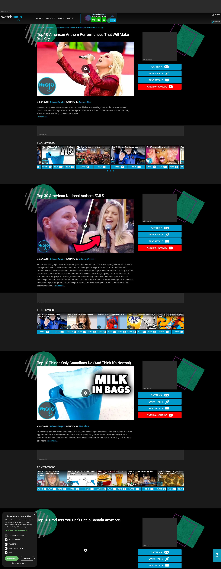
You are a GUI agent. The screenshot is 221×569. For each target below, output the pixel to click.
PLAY (112, 20)
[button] (107, 171)
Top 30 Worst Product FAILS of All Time (171, 315)
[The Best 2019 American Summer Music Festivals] (93, 154)
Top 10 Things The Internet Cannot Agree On (81, 472)
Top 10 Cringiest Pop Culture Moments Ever (127, 148)
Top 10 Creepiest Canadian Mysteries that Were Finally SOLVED (49, 473)
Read (68, 167)
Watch (45, 167)
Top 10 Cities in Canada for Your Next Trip (140, 472)
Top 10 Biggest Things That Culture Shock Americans (112, 472)
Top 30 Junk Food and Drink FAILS (141, 314)
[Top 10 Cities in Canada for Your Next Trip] (142, 478)
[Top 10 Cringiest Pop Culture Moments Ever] (128, 154)
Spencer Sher (85, 102)
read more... (43, 116)
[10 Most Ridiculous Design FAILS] (112, 321)
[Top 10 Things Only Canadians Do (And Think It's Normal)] (58, 154)
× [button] (34, 514)
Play (56, 167)
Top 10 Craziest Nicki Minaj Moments (161, 147)
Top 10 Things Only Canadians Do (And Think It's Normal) (57, 148)
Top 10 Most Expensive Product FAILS (80, 315)
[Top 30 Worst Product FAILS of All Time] (172, 321)
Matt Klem (84, 426)
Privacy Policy (21, 527)
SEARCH (217, 22)
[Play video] (85, 69)
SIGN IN (217, 14)
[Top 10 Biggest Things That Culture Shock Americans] (112, 478)
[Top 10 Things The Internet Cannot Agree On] (82, 478)
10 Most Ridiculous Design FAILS (111, 314)
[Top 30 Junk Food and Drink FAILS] (142, 321)
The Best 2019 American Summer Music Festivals (90, 148)
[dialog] (19, 539)
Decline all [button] (27, 558)
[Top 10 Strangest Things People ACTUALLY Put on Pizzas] (172, 478)
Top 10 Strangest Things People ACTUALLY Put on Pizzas (170, 472)
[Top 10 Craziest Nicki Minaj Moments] (163, 154)
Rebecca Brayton (57, 102)
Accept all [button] (11, 558)
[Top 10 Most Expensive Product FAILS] (82, 321)
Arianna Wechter (87, 259)
